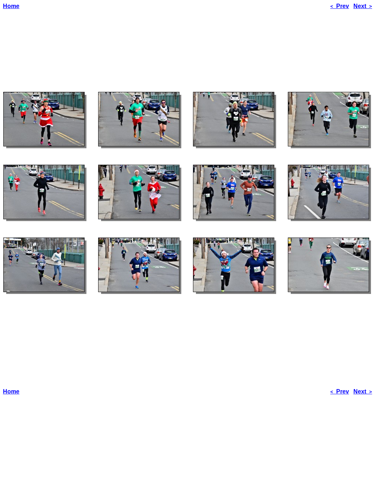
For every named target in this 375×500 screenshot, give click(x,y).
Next (362, 6)
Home (11, 6)
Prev (339, 6)
